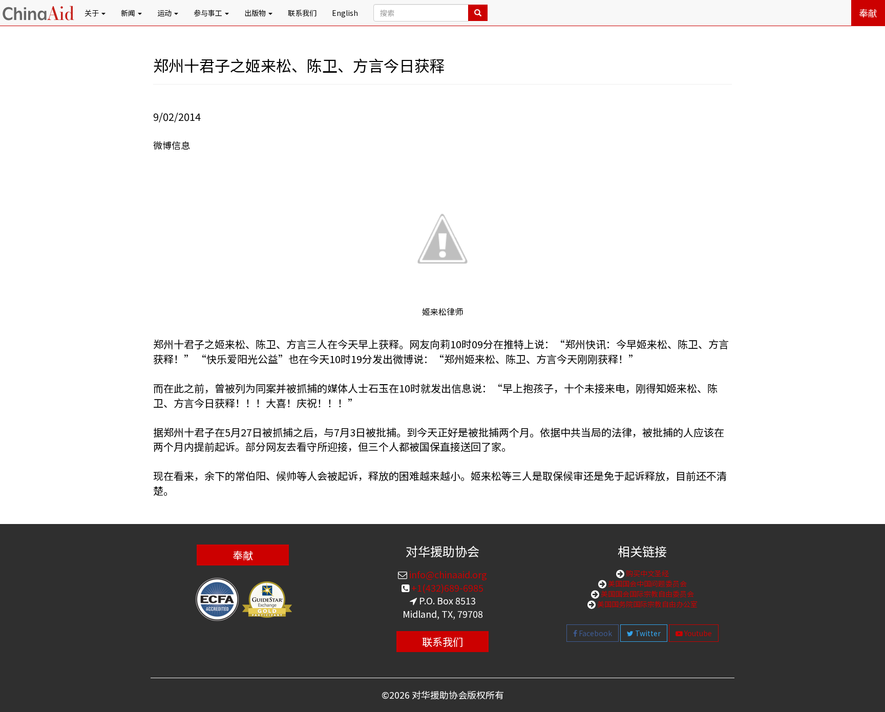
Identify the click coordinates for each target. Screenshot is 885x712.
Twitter (647, 633)
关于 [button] (92, 13)
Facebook (594, 633)
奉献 (868, 12)
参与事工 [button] (209, 13)
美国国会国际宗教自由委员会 (646, 594)
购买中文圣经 (646, 573)
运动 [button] (165, 13)
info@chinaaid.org (447, 574)
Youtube (697, 633)
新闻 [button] (129, 13)
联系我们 (302, 13)
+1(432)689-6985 (446, 587)
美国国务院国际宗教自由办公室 (647, 604)
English (345, 13)
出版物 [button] (255, 13)
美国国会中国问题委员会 (646, 583)
